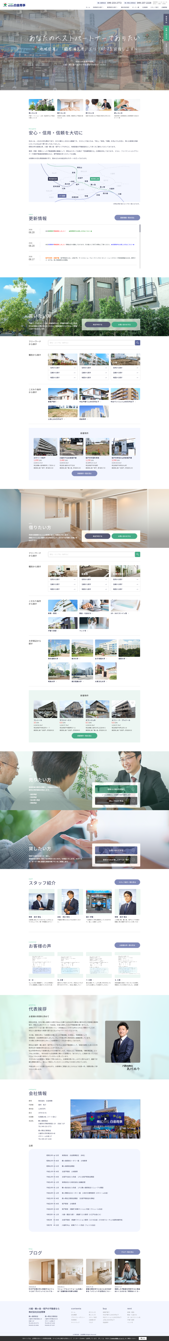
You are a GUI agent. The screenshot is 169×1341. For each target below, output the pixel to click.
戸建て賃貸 (130, 1320)
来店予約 (166, 19)
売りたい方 (92, 1312)
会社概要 (74, 1315)
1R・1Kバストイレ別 (133, 1317)
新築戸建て (106, 1312)
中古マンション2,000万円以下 (112, 1317)
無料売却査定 (125, 7)
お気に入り (166, 48)
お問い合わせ (166, 33)
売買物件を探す (97, 7)
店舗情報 (164, 7)
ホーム (88, 7)
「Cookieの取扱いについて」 (117, 1338)
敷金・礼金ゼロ (132, 1315)
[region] (84, 246)
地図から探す (55, 377)
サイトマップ (75, 1322)
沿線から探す (55, 372)
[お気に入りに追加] (54, 440)
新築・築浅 (130, 1312)
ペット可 (130, 1322)
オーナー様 (135, 7)
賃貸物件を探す (112, 7)
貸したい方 (92, 1315)
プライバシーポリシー (78, 1317)
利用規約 (74, 1320)
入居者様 (144, 7)
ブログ (91, 1322)
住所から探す (55, 367)
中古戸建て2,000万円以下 (111, 1315)
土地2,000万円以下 (109, 1320)
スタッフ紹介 (154, 7)
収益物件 (105, 1322)
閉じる (143, 1338)
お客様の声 (92, 1320)
